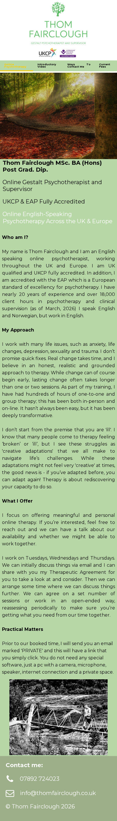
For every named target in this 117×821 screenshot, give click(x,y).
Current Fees (104, 65)
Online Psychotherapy (15, 65)
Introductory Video (46, 65)
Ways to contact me (79, 65)
